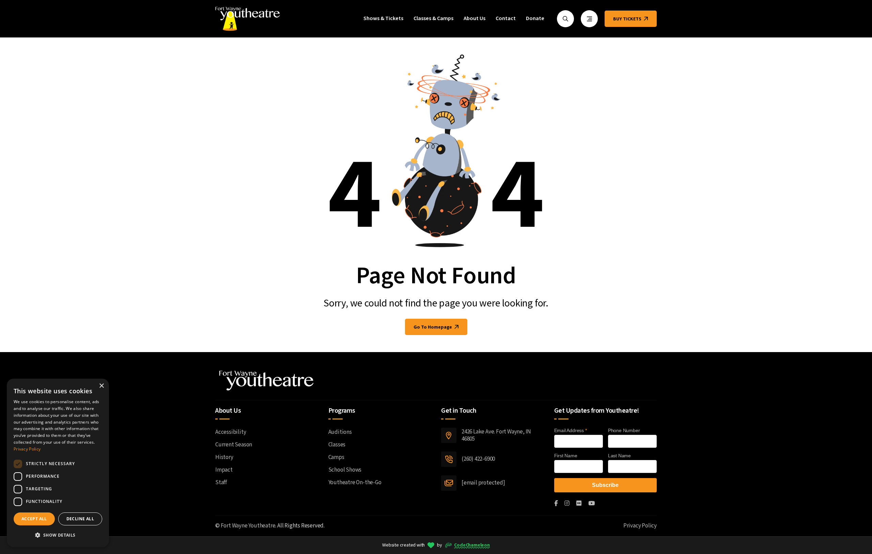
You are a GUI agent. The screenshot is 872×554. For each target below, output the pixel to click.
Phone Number (624, 430)
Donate (535, 18)
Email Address (570, 430)
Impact (224, 470)
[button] (58, 535)
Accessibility (230, 432)
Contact (506, 18)
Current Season (233, 444)
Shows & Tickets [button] (383, 18)
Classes (337, 444)
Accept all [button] (34, 519)
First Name (565, 455)
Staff (221, 482)
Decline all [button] (80, 519)
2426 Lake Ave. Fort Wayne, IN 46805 (496, 435)
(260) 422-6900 (478, 459)
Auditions (340, 432)
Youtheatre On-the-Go (355, 482)
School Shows (345, 470)
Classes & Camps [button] (433, 18)
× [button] (101, 386)
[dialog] (58, 463)
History (224, 457)
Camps (336, 457)
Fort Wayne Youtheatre (248, 525)
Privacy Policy (640, 525)
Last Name (619, 455)
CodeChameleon (471, 545)
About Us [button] (474, 18)
